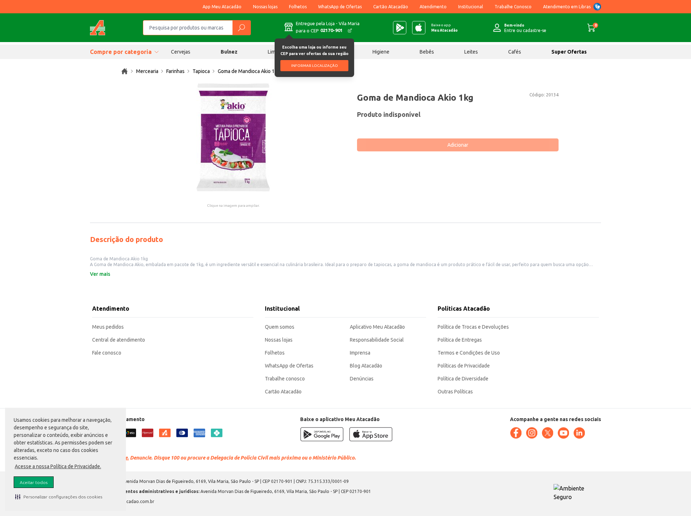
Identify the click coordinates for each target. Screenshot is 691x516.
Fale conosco (106, 353)
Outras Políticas (455, 391)
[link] (124, 71)
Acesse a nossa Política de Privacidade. (58, 466)
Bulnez (229, 52)
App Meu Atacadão (222, 6)
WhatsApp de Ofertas (340, 6)
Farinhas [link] (175, 71)
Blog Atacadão (366, 366)
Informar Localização (314, 66)
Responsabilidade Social (377, 340)
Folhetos (298, 6)
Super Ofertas (569, 52)
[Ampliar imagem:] (233, 137)
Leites (471, 52)
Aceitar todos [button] (34, 482)
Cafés (514, 52)
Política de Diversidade (463, 379)
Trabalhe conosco (285, 379)
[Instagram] (531, 433)
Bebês (427, 52)
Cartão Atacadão (390, 6)
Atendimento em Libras (567, 6)
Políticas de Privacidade (464, 366)
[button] (59, 496)
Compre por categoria (121, 52)
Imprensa (360, 353)
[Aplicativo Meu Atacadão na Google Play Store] (399, 28)
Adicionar (457, 145)
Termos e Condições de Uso (469, 353)
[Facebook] (515, 433)
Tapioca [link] (201, 71)
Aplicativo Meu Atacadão (377, 327)
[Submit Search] (241, 27)
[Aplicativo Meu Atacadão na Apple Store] (418, 28)
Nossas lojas (265, 6)
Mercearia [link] (147, 71)
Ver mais (100, 274)
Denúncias (362, 379)
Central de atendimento (118, 340)
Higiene (380, 52)
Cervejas (180, 52)
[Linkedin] (579, 433)
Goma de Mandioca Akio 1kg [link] (249, 71)
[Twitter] (547, 433)
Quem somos (279, 327)
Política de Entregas (460, 340)
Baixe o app (444, 27)
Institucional (470, 6)
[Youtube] (563, 433)
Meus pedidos (108, 327)
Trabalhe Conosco (513, 6)
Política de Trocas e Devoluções (473, 327)
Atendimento (433, 6)
